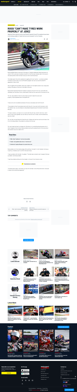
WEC (39, 1)
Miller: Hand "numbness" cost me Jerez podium (20, 139)
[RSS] (22, 384)
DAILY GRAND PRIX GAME (24, 4)
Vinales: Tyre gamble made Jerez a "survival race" (20, 141)
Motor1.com (43, 371)
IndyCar (33, 1)
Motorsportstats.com (45, 377)
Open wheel (53, 1)
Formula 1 (13, 1)
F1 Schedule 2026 (33, 4)
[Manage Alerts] (30, 201)
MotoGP (19, 1)
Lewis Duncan (12, 38)
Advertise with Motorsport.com (66, 370)
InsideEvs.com (43, 369)
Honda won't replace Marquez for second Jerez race (21, 144)
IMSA (43, 1)
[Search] (73, 1)
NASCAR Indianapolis (59, 4)
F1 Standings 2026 (42, 4)
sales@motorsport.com (65, 374)
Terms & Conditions (32, 388)
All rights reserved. (44, 390)
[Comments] (47, 39)
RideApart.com (43, 379)
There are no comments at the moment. (28, 219)
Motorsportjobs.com (44, 373)
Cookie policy (39, 388)
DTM (47, 1)
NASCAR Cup (26, 1)
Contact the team (64, 372)
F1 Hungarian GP (50, 4)
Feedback (62, 368)
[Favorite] (44, 39)
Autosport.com (44, 375)
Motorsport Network (36, 390)
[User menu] (75, 1)
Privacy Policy (45, 388)
